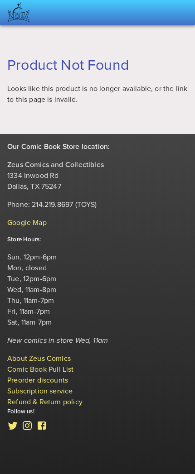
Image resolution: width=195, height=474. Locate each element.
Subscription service (40, 391)
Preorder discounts (37, 380)
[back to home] (18, 12)
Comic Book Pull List (40, 369)
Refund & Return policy (45, 402)
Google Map (27, 222)
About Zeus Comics (39, 358)
